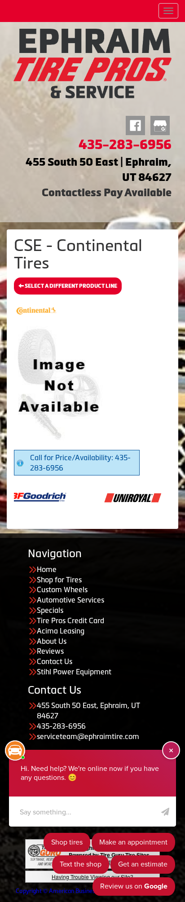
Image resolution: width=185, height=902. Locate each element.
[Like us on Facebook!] (135, 125)
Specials (50, 610)
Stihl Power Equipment (74, 672)
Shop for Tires (59, 580)
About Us (51, 641)
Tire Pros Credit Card (70, 620)
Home (47, 569)
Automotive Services (70, 600)
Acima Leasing (60, 631)
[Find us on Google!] (160, 125)
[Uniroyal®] (116, 497)
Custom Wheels (62, 589)
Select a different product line (70, 286)
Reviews (50, 651)
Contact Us (54, 661)
